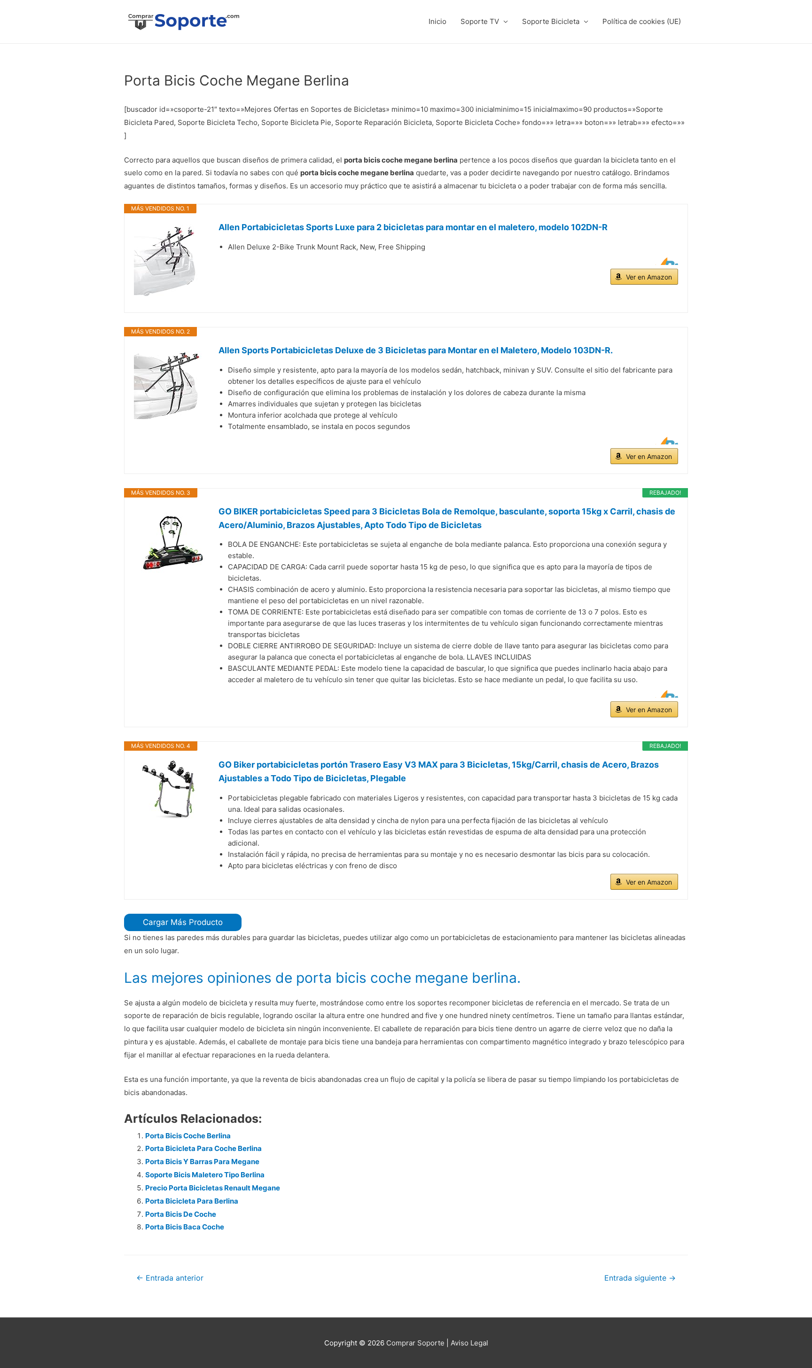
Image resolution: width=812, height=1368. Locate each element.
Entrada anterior (169, 1278)
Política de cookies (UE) (641, 21)
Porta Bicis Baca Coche (184, 1226)
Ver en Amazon (649, 277)
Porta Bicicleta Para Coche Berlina (203, 1148)
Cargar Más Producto (183, 922)
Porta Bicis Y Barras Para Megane (202, 1161)
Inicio (437, 21)
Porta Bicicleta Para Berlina (191, 1201)
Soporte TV (480, 21)
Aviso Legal (469, 1342)
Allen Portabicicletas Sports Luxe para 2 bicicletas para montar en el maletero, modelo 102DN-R (413, 227)
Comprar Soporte (415, 1342)
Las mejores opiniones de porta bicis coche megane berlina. (322, 977)
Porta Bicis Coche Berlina (188, 1135)
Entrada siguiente (640, 1278)
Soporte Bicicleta (550, 21)
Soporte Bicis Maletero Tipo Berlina (205, 1174)
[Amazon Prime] (665, 261)
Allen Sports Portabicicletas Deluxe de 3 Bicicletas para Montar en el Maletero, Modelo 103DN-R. (416, 350)
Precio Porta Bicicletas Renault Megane (212, 1187)
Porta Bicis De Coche (180, 1214)
